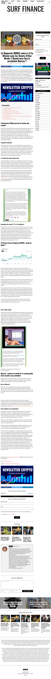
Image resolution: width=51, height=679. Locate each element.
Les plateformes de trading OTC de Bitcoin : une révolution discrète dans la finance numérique (45, 626)
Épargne (3, 3)
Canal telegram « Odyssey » (13, 457)
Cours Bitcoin (37, 95)
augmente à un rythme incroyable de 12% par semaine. (22, 405)
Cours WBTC (37, 130)
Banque (32, 1)
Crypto (18, 1)
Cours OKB (36, 122)
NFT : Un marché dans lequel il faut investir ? (42, 87)
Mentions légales (25, 673)
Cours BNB (36, 100)
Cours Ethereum (37, 97)
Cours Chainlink (37, 113)
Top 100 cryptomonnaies (39, 93)
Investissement (40, 1)
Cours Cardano (37, 108)
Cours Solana (37, 99)
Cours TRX (36, 121)
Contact (31, 673)
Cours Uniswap (37, 117)
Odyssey (2, 78)
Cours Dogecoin (37, 102)
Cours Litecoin (37, 119)
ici (9, 370)
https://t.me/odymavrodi (7, 461)
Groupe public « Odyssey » (6, 177)
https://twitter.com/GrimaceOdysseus (12, 463)
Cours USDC (37, 126)
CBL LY (25, 675)
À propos (20, 673)
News (2, 1)
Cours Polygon (37, 111)
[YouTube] (27, 669)
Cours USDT (37, 124)
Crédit (12, 1)
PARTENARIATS (25, 672)
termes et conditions (11, 514)
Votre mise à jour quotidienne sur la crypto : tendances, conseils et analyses (27, 539)
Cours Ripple (37, 106)
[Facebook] (24, 669)
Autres (9, 3)
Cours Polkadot (37, 115)
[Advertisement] (25, 22)
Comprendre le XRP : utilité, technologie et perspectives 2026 (5, 538)
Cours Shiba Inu (37, 104)
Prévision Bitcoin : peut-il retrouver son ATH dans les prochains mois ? (17, 539)
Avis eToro (36, 83)
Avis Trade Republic (38, 85)
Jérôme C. (12, 63)
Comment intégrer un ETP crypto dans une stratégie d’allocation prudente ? (35, 625)
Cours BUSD (37, 128)
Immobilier (25, 1)
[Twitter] (25, 669)
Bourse (6, 1)
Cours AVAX (37, 110)
